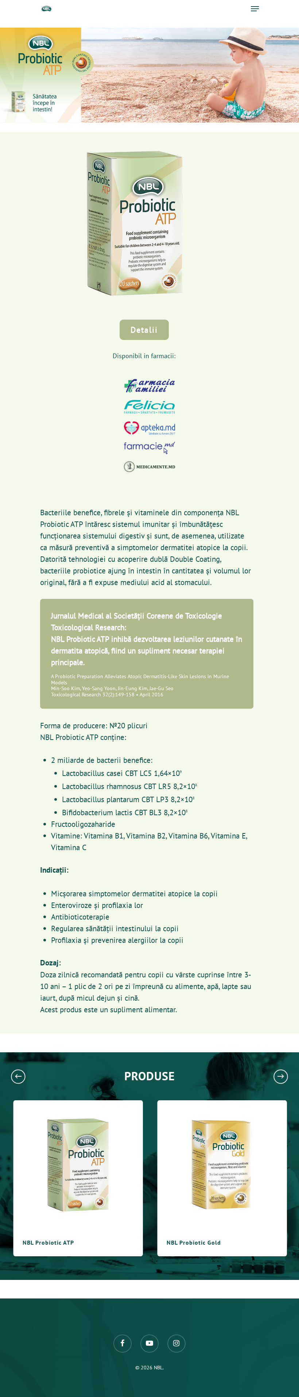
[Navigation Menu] (255, 8)
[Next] (280, 1076)
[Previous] (18, 1076)
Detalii (144, 330)
